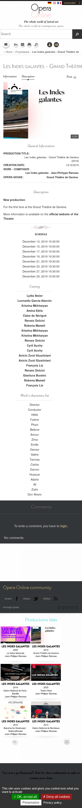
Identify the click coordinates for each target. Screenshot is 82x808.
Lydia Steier (35, 296)
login (63, 526)
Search (36, 45)
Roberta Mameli (34, 325)
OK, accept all (26, 796)
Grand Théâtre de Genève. (63, 177)
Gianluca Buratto (34, 375)
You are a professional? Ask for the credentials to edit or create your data (41, 775)
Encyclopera (22, 52)
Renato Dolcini (35, 320)
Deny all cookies (58, 796)
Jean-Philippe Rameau (65, 173)
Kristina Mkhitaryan (34, 306)
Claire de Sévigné (35, 315)
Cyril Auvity (35, 345)
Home (9, 52)
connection (70, 3)
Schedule (22, 45)
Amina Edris (34, 311)
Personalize (30, 802)
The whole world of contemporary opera (41, 26)
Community (56, 45)
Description (28, 76)
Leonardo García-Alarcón (35, 301)
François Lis (34, 365)
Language (16, 45)
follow (46, 598)
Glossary (29, 45)
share (8, 598)
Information (10, 76)
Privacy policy (52, 802)
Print (69, 77)
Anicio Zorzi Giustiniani (35, 355)
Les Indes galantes (37, 173)
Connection (50, 45)
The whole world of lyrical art (41, 22)
